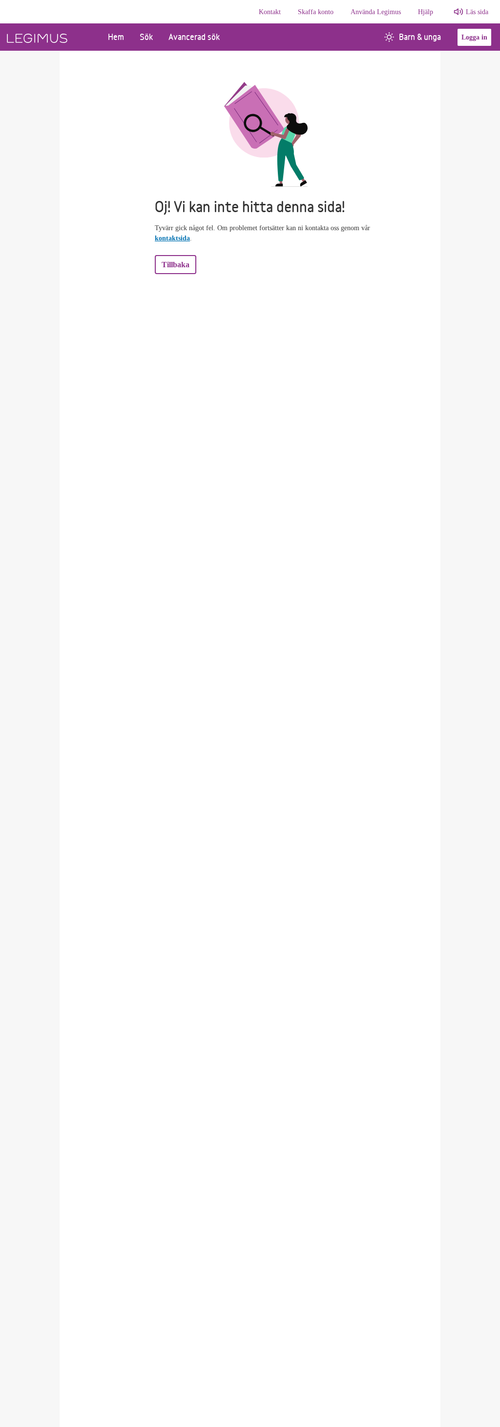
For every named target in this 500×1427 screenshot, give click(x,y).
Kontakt (270, 12)
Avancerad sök (194, 37)
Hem (116, 37)
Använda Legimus (376, 12)
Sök (146, 37)
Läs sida (477, 12)
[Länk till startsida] (50, 37)
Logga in (474, 37)
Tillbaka (175, 264)
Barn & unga (420, 37)
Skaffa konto (315, 12)
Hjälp (425, 12)
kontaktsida (172, 238)
